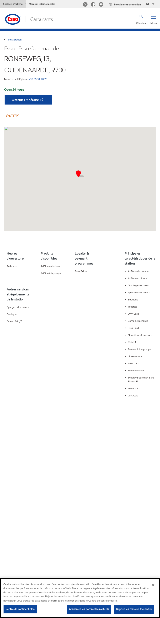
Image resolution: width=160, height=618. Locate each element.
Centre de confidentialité (20, 609)
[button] (153, 19)
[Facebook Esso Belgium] (93, 5)
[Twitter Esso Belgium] (85, 5)
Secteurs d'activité (12, 4)
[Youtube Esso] (101, 5)
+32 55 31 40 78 (38, 79)
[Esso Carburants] (28, 19)
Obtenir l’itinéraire (26, 100)
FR (153, 4)
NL (148, 4)
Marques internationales (42, 4)
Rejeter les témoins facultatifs (134, 609)
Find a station (14, 39)
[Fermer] (153, 585)
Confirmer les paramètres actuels (89, 609)
